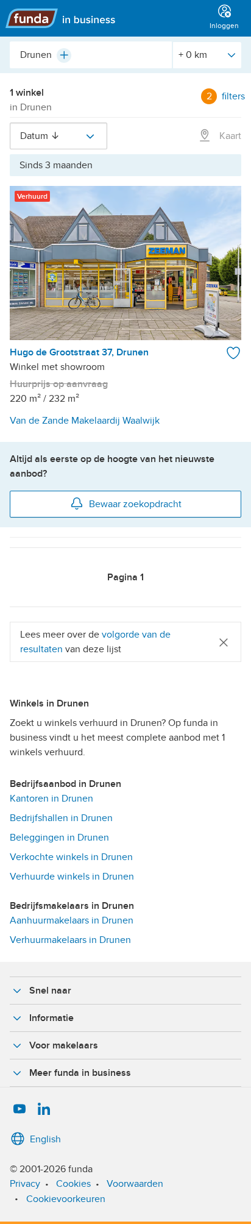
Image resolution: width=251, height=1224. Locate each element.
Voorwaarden (135, 1184)
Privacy (25, 1184)
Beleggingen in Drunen (59, 837)
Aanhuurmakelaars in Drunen (71, 920)
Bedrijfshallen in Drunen (61, 818)
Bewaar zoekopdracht (135, 504)
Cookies (73, 1184)
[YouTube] (19, 1109)
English (45, 1139)
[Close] (223, 642)
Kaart (229, 136)
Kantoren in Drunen (51, 798)
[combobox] (91, 54)
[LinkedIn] (44, 1109)
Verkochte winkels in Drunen (71, 857)
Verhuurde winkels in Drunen (72, 876)
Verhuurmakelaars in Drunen (70, 940)
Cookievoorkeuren (65, 1199)
